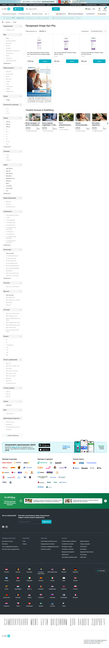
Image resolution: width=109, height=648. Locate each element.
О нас (48, 4)
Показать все (6, 63)
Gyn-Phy (41, 31)
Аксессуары (83, 554)
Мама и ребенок (84, 541)
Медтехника (65, 554)
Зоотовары (83, 549)
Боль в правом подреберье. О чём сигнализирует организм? (49, 124)
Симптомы (83, 557)
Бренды (8, 22)
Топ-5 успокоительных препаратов (65, 124)
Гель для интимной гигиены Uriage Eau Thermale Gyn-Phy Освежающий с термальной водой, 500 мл (39, 54)
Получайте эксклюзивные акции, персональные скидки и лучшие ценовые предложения (33, 516)
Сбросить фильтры (13, 435)
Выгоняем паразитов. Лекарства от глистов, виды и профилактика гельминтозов (97, 124)
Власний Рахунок (77, 4)
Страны (24, 544)
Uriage (14, 22)
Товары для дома (85, 544)
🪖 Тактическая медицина (75, 14)
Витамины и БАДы (37, 14)
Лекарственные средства (9, 14)
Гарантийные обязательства (49, 541)
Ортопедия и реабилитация (69, 557)
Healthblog (104, 4)
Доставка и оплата (21, 4)
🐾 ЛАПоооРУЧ (90, 14)
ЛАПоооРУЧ (83, 546)
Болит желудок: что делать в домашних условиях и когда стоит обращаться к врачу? (33, 124)
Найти (56, 9)
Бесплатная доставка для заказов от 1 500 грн (67, 18)
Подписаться (46, 522)
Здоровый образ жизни (86, 552)
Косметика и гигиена (24, 14)
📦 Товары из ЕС (61, 14)
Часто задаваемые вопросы (37, 4)
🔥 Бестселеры (102, 14)
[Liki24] (6, 635)
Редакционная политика (48, 544)
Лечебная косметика (68, 549)
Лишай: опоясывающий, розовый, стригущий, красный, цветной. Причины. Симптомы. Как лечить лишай (82, 124)
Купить (45, 61)
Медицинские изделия (68, 552)
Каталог (4, 4)
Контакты (11, 4)
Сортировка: (85, 31)
